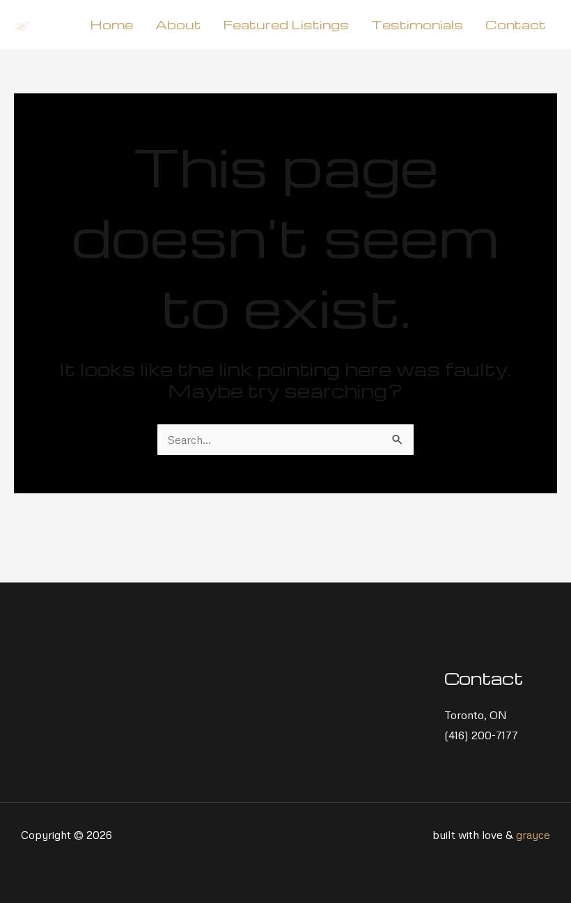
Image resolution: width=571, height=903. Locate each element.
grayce (533, 835)
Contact (515, 24)
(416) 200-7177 (481, 735)
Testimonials (417, 24)
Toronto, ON (475, 715)
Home (111, 24)
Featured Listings (286, 24)
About (178, 24)
